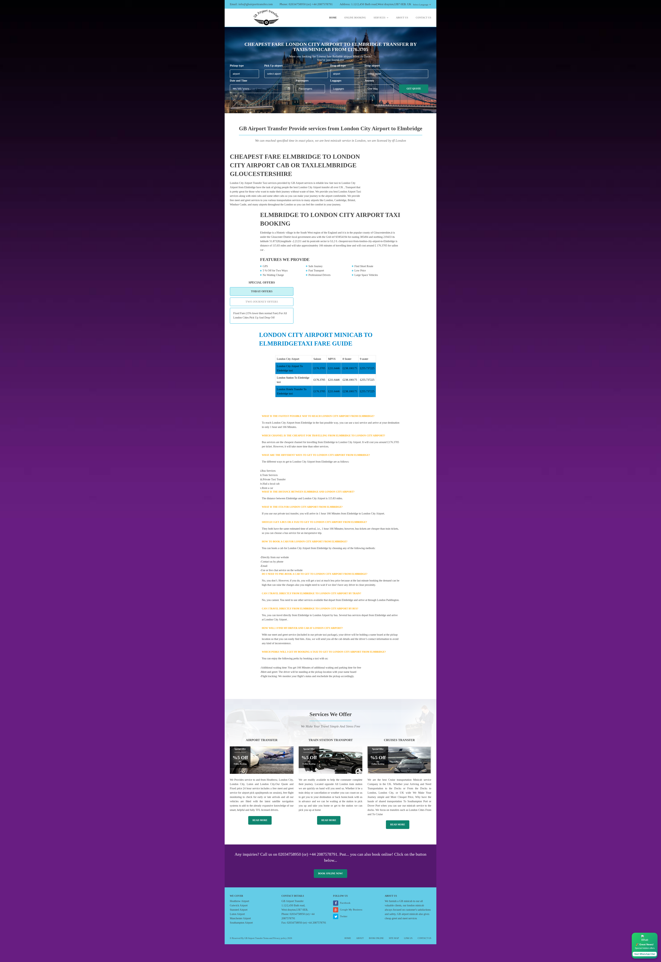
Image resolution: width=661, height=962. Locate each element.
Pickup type (237, 65)
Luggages (335, 80)
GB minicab (405, 901)
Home (333, 17)
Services (379, 17)
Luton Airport (237, 914)
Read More (260, 820)
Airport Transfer (261, 740)
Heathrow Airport (239, 901)
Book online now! (330, 873)
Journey (369, 80)
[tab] (261, 291)
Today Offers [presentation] (261, 291)
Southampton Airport (241, 922)
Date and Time (238, 80)
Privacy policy (280, 938)
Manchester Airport (240, 918)
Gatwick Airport (239, 905)
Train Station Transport (330, 740)
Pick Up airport (273, 65)
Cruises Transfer (399, 740)
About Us (402, 17)
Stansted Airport (238, 909)
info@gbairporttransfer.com (255, 4)
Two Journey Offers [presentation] (261, 301)
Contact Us (423, 17)
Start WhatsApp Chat (644, 954)
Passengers (302, 80)
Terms (266, 938)
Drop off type (338, 65)
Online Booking (355, 17)
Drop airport (372, 65)
